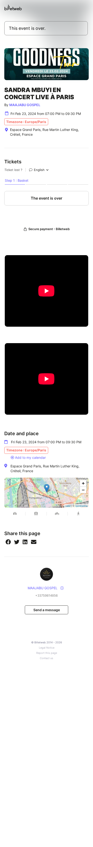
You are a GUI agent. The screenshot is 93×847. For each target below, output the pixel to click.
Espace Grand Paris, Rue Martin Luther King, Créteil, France (44, 468)
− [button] (83, 490)
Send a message (46, 610)
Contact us (46, 658)
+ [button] (83, 483)
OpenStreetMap (81, 506)
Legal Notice (46, 647)
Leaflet (68, 506)
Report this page (46, 653)
